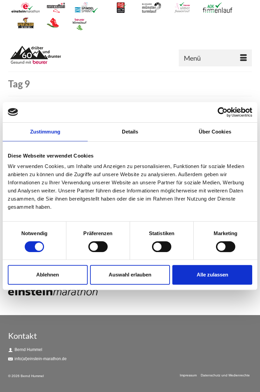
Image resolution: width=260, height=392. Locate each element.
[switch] (98, 246)
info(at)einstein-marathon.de (41, 358)
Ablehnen (47, 274)
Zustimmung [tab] (45, 132)
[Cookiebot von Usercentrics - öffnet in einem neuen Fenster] (222, 112)
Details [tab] (130, 132)
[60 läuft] (125, 56)
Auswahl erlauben (130, 274)
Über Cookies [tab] (215, 132)
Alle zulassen (212, 274)
